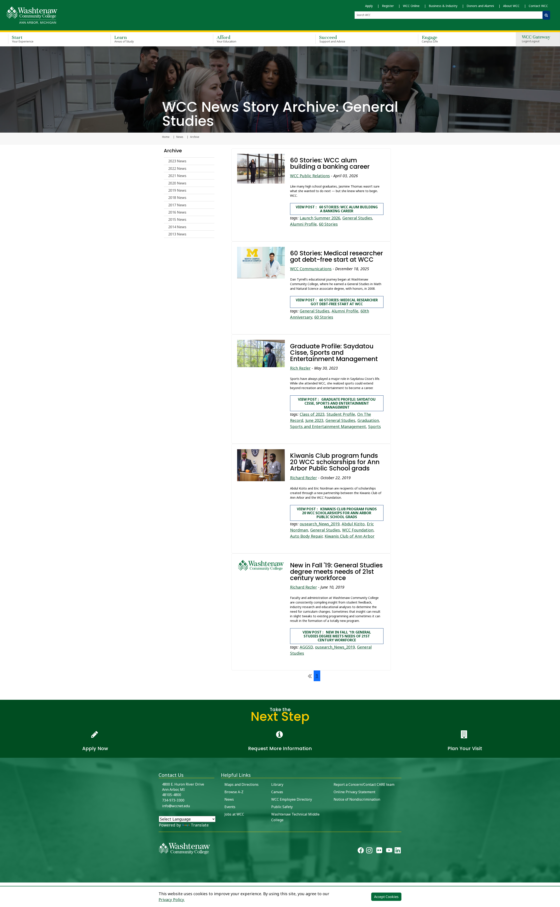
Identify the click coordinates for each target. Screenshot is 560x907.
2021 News (177, 175)
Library (277, 784)
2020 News (177, 183)
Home (166, 137)
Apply (369, 6)
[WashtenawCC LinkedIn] (397, 851)
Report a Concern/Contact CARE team (364, 784)
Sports (374, 426)
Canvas (277, 791)
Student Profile (341, 414)
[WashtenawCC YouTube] (389, 851)
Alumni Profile (303, 224)
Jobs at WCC (234, 814)
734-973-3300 (173, 800)
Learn (124, 38)
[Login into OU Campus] (2, 878)
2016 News (177, 212)
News (179, 137)
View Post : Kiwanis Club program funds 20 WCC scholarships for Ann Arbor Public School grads (337, 513)
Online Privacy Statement (354, 791)
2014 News (177, 227)
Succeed (332, 38)
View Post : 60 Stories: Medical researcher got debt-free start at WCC (337, 302)
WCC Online (411, 6)
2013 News (177, 234)
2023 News (177, 161)
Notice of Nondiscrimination (357, 799)
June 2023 (314, 420)
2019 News (177, 190)
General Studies (357, 218)
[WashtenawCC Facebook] (360, 851)
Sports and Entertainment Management (328, 426)
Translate (200, 825)
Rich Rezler (300, 368)
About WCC (511, 6)
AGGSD (306, 647)
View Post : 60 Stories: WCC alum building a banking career (337, 209)
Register (388, 6)
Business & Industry (443, 6)
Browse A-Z (233, 791)
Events (229, 806)
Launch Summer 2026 (320, 218)
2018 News (177, 197)
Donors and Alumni (480, 6)
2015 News (177, 219)
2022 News (177, 168)
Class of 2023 (312, 414)
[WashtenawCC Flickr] (379, 851)
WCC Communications (311, 268)
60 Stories (328, 224)
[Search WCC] (546, 15)
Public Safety (282, 806)
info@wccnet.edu (176, 805)
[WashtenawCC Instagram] (369, 851)
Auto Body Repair (306, 536)
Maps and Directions (241, 784)
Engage (430, 38)
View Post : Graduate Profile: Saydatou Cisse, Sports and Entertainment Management (337, 403)
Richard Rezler (303, 477)
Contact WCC (538, 6)
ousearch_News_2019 (320, 523)
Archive (173, 150)
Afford (226, 38)
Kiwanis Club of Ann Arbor (349, 536)
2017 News (177, 205)
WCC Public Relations (310, 175)
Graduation (368, 420)
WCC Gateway (536, 39)
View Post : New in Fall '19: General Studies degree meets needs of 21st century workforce (337, 636)
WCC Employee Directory (291, 799)
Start (22, 38)
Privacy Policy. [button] (172, 899)
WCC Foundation (357, 530)
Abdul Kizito (353, 523)
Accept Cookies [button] (386, 896)
